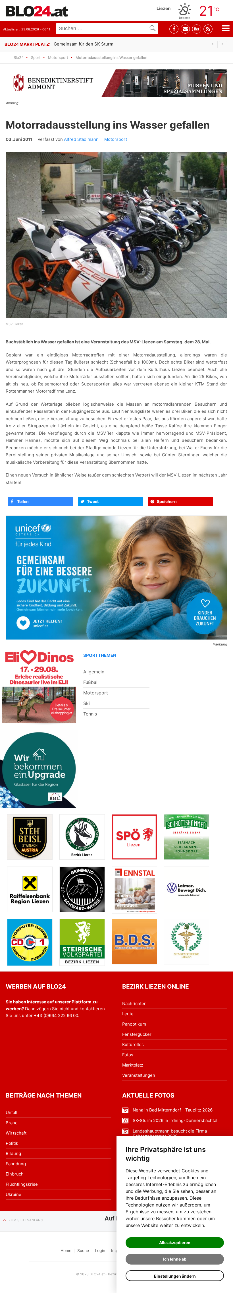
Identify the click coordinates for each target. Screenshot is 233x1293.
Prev (214, 44)
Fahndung (16, 1163)
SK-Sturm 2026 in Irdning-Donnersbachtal (175, 1120)
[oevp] (82, 942)
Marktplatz (132, 1065)
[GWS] (82, 889)
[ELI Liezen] (39, 686)
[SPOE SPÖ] (134, 837)
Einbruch (15, 1174)
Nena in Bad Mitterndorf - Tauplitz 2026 (173, 1110)
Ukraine (13, 1194)
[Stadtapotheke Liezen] (186, 941)
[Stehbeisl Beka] (30, 837)
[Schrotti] (186, 837)
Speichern (167, 501)
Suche (83, 1250)
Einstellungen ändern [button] (175, 1276)
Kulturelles (133, 1044)
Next (223, 44)
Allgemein (93, 672)
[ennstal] (134, 890)
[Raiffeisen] (30, 889)
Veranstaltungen (138, 1075)
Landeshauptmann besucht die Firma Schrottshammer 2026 (170, 1134)
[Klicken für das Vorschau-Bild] (116, 235)
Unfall (11, 1112)
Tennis (90, 714)
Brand (12, 1122)
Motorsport (58, 57)
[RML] (39, 769)
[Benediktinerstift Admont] (116, 83)
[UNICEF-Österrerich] (116, 578)
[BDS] (134, 941)
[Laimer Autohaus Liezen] (186, 889)
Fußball (91, 682)
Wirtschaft (16, 1133)
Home (66, 1250)
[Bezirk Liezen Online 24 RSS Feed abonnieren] (208, 29)
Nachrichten (134, 1003)
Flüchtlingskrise (22, 1184)
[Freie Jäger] (82, 837)
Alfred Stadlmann (81, 139)
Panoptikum (134, 1024)
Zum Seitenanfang (26, 1220)
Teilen (23, 501)
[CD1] (30, 942)
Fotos (127, 1054)
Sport (36, 57)
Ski (86, 703)
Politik (12, 1143)
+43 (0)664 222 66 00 (56, 1015)
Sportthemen (99, 655)
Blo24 (19, 57)
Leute (128, 1013)
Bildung (13, 1153)
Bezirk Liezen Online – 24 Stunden (37, 11)
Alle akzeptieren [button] (174, 1242)
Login (100, 1250)
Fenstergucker (136, 1034)
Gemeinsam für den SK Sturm (83, 44)
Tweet (93, 501)
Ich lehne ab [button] (174, 1259)
